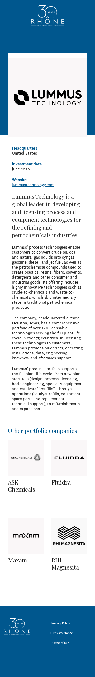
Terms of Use (60, 643)
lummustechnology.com (33, 184)
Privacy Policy (60, 623)
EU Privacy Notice (61, 633)
